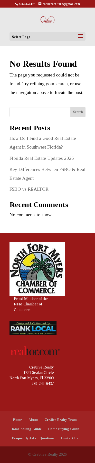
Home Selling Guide (26, 429)
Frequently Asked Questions (33, 438)
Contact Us (69, 438)
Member (31, 299)
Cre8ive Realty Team (61, 420)
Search (78, 112)
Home (17, 420)
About (33, 420)
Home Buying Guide (63, 429)
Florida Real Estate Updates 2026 (42, 158)
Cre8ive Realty (41, 367)
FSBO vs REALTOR (29, 189)
